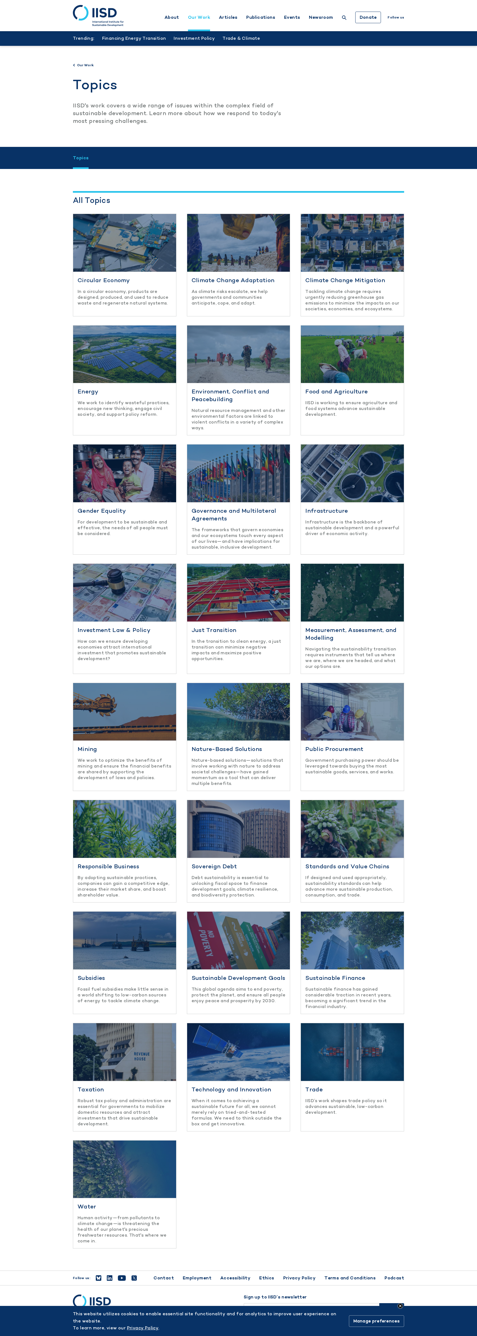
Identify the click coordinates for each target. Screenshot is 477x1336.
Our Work (199, 17)
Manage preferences (376, 1321)
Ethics (266, 1278)
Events (292, 17)
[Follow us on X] (134, 1278)
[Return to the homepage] (98, 16)
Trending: (83, 38)
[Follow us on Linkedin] (109, 1278)
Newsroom (321, 17)
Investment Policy (194, 38)
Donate (368, 17)
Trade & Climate (241, 38)
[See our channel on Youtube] (122, 1278)
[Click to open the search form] (344, 18)
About (172, 17)
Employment (197, 1278)
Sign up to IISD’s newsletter (275, 1297)
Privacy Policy (299, 1278)
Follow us (396, 17)
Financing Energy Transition (134, 38)
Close (400, 1306)
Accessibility (235, 1278)
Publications (260, 17)
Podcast (394, 1278)
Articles (228, 17)
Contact (163, 1278)
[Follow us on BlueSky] (98, 1278)
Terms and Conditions (350, 1278)
